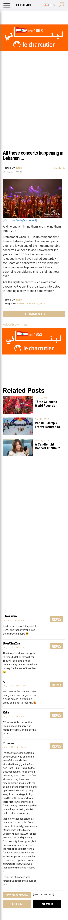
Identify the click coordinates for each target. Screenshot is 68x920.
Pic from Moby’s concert (20, 220)
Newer (47, 904)
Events (59, 168)
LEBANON (32, 303)
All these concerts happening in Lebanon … (33, 155)
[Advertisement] (34, 112)
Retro (38, 16)
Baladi (51, 16)
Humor (24, 16)
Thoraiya (10, 616)
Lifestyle (8, 16)
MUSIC (43, 303)
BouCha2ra (11, 643)
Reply (56, 619)
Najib (19, 167)
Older (17, 904)
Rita (6, 712)
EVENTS (21, 303)
